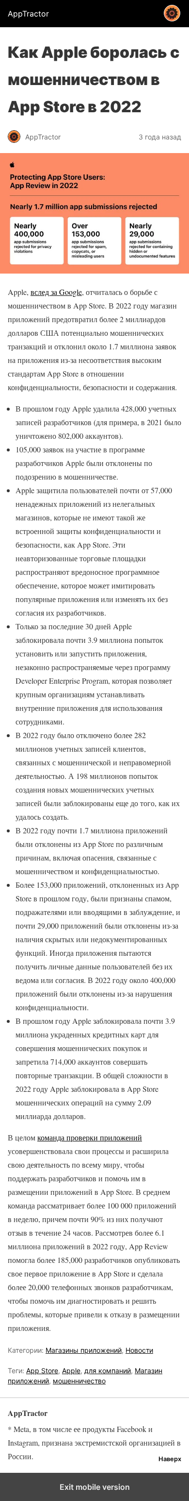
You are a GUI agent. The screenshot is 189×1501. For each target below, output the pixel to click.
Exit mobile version (95, 1487)
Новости (139, 1350)
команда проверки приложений (89, 1137)
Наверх (169, 1459)
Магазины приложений (84, 1350)
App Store (42, 1370)
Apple (71, 1370)
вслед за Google (56, 292)
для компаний (107, 1370)
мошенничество (79, 1381)
